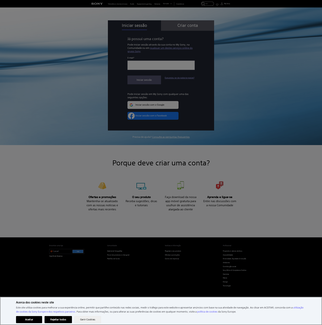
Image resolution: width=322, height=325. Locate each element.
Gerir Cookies (87, 319)
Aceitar (29, 319)
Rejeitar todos (58, 319)
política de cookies (207, 311)
